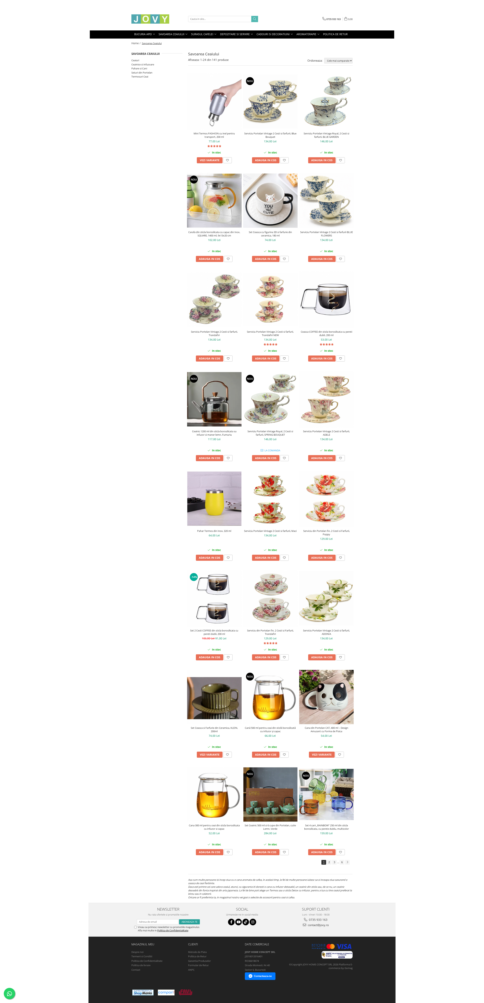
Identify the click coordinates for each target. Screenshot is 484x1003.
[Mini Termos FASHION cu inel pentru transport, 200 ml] (214, 101)
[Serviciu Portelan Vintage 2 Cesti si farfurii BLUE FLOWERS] (326, 200)
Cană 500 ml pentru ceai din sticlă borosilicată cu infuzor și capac (270, 729)
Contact (135, 969)
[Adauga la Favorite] (227, 160)
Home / (136, 43)
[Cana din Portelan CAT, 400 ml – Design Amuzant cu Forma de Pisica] (326, 697)
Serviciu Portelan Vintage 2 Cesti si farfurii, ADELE (326, 433)
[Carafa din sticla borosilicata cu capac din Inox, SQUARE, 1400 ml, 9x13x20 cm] (214, 200)
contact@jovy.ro (318, 925)
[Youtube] (238, 922)
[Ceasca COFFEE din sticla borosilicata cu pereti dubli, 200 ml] (326, 299)
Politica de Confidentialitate (172, 930)
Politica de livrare (140, 965)
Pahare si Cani (139, 68)
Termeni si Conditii (141, 956)
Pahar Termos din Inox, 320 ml (214, 531)
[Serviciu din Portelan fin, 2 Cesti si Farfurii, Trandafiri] (270, 598)
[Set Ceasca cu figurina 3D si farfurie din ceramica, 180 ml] (270, 200)
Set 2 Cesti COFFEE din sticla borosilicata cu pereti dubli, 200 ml (214, 632)
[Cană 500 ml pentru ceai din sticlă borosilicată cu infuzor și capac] (270, 697)
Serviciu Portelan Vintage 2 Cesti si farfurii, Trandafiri (214, 333)
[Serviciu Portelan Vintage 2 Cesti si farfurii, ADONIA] (326, 598)
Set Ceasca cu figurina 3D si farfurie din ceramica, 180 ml (270, 233)
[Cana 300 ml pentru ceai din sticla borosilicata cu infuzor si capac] (214, 794)
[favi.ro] (185, 992)
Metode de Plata (197, 952)
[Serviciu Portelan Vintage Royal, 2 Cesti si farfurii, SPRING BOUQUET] (270, 399)
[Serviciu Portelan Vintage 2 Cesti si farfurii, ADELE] (326, 399)
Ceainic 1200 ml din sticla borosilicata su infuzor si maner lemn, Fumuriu (214, 433)
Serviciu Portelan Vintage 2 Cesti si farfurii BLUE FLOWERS (326, 233)
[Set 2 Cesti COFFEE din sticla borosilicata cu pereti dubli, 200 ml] (214, 598)
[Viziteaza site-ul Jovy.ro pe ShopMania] (143, 992)
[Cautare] (254, 19)
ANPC (191, 969)
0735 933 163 (317, 920)
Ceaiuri (135, 60)
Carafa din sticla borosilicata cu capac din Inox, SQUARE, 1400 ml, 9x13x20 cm (214, 233)
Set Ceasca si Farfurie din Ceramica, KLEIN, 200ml (214, 729)
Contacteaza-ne (263, 976)
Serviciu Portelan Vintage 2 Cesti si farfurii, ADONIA (326, 632)
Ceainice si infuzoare (142, 64)
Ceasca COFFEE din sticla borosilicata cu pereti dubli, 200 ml (326, 333)
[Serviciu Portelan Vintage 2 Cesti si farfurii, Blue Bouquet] (270, 101)
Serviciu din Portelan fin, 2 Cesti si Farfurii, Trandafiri (270, 632)
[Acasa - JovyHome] (150, 19)
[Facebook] (231, 922)
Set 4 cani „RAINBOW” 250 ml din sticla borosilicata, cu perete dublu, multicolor (326, 827)
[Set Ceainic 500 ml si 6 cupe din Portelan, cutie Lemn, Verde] (270, 794)
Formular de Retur (198, 965)
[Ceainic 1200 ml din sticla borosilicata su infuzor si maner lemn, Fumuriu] (214, 399)
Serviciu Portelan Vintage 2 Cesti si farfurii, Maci (270, 531)
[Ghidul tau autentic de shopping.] (166, 992)
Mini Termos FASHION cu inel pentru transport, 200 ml (214, 135)
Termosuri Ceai (139, 76)
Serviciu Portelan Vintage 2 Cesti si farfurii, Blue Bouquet (270, 135)
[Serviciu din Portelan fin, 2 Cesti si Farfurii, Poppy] (326, 499)
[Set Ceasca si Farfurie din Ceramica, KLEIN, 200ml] (214, 697)
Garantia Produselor (199, 961)
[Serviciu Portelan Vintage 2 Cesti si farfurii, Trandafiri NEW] (270, 299)
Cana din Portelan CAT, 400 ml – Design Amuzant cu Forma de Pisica (326, 729)
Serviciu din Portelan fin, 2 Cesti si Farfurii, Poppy (326, 532)
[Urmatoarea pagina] (347, 862)
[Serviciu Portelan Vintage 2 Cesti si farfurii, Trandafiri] (214, 299)
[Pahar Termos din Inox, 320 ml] (214, 499)
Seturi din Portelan (141, 72)
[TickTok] (245, 922)
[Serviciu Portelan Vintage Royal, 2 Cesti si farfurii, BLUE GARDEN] (326, 101)
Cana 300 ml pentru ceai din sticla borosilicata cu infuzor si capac (214, 827)
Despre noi (137, 952)
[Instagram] (253, 922)
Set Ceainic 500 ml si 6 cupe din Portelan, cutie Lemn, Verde (270, 827)
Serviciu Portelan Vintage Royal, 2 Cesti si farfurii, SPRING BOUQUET (270, 433)
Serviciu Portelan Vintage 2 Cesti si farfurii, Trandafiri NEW (270, 333)
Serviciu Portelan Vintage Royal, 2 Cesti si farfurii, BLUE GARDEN (326, 135)
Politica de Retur (335, 34)
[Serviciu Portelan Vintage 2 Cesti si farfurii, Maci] (270, 499)
